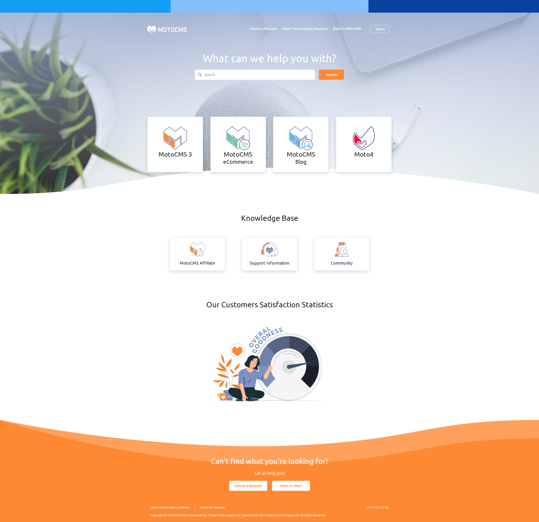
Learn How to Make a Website (170, 507)
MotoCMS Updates (212, 507)
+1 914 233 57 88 (377, 507)
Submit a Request (263, 29)
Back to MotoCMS (347, 29)
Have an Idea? (291, 486)
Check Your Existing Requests (305, 29)
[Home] (167, 29)
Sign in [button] (380, 29)
